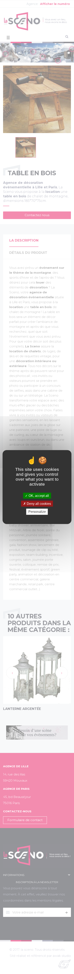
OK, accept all (38, 495)
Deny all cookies (38, 503)
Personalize (37, 511)
